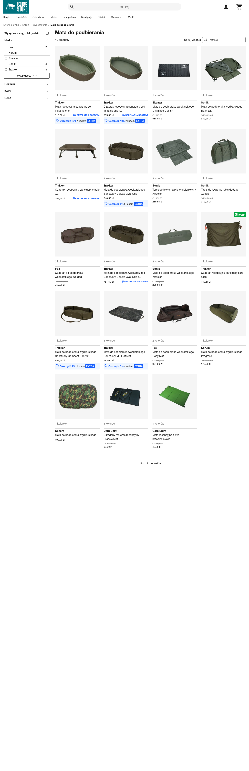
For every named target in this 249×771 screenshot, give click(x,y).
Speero (59, 431)
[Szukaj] (72, 7)
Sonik (205, 102)
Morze (54, 17)
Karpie (6, 17)
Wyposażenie (40, 24)
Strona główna (11, 24)
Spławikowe (39, 17)
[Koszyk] (239, 6)
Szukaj (124, 7)
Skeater (157, 102)
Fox (57, 269)
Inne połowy (69, 17)
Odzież (101, 17)
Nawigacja (86, 17)
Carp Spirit (110, 431)
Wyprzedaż (117, 17)
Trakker (60, 102)
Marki (131, 17)
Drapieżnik (21, 17)
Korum (205, 348)
